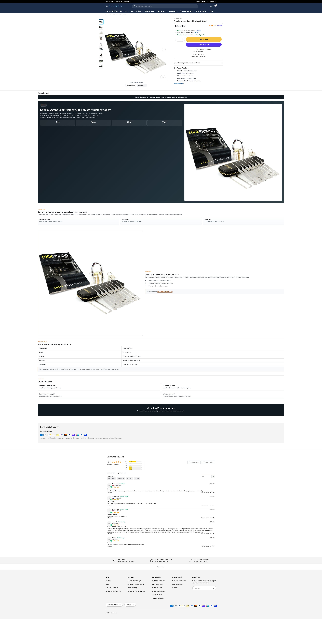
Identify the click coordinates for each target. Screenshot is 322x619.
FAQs (107, 584)
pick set (129, 478)
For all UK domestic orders (125, 561)
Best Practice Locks (158, 591)
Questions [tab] (120, 473)
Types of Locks (157, 595)
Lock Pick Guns (136, 11)
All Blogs (174, 588)
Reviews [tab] (110, 473)
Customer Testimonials (113, 591)
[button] (211, 492)
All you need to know (201, 561)
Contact (108, 581)
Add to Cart (204, 39)
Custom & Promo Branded (136, 591)
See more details (179, 83)
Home (107, 15)
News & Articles (177, 584)
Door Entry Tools (157, 584)
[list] (136, 49)
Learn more (127, 1)
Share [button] (110, 492)
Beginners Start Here (179, 581)
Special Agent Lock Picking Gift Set (118, 15)
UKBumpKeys (113, 613)
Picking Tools (149, 11)
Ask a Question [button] (195, 462)
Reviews (212, 11)
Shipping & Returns (112, 588)
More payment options (203, 49)
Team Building (132, 588)
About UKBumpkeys (134, 581)
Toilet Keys (161, 11)
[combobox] (165, 6)
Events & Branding (186, 11)
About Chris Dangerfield (136, 584)
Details (199, 31)
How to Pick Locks (158, 598)
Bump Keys (172, 11)
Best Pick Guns (157, 588)
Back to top (161, 567)
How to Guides (201, 11)
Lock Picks (123, 11)
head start (111, 478)
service (137, 478)
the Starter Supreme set (164, 291)
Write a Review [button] (209, 462)
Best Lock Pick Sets (112, 11)
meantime (121, 478)
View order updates (161, 561)
